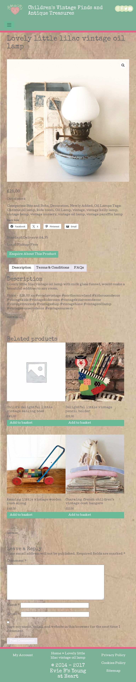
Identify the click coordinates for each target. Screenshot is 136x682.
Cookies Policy (113, 663)
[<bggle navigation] (9, 24)
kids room (45, 210)
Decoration (59, 206)
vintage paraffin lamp (104, 214)
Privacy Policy (113, 655)
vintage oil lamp (71, 214)
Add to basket (21, 422)
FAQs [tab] (79, 267)
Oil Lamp (63, 210)
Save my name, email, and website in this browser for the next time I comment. (63, 629)
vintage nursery (43, 214)
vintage (79, 210)
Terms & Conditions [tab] (52, 267)
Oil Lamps (103, 206)
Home (56, 653)
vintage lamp (18, 214)
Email (13, 614)
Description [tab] (21, 267)
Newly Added (81, 206)
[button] (123, 65)
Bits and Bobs (37, 206)
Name (13, 605)
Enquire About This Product (32, 254)
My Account (23, 655)
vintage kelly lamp (101, 210)
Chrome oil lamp (21, 210)
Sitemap (113, 671)
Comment (17, 561)
